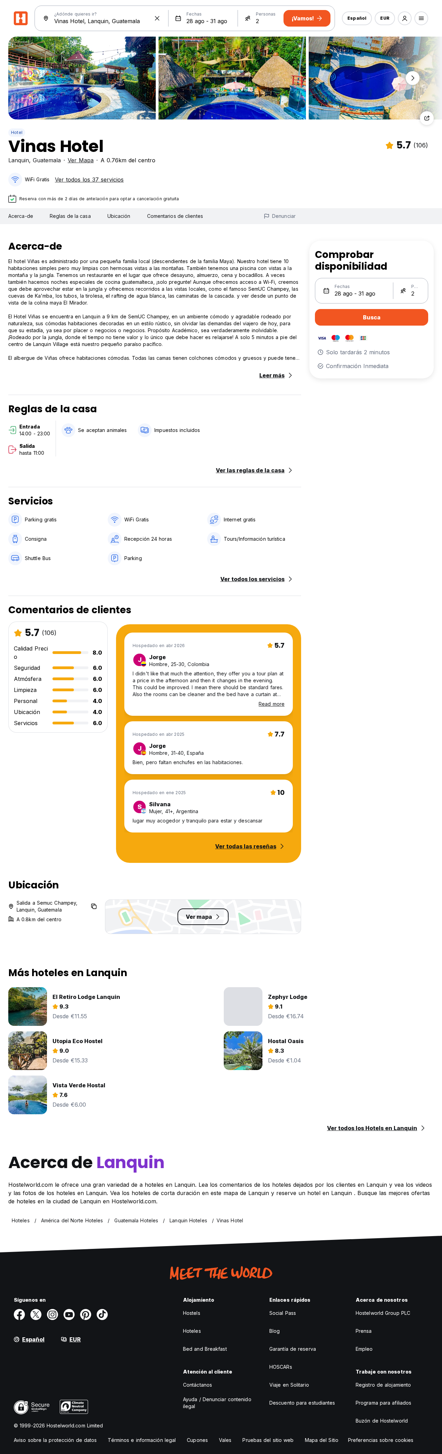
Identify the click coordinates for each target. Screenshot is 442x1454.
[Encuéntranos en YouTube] (69, 1314)
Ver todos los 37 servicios (89, 179)
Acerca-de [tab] (20, 216)
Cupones (197, 1440)
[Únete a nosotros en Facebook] (19, 1314)
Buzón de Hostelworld (382, 1421)
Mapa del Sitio (321, 1440)
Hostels (191, 1313)
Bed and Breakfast (205, 1349)
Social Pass (282, 1313)
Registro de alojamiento (383, 1385)
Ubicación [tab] (119, 216)
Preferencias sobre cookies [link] (381, 1440)
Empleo (364, 1349)
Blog (274, 1331)
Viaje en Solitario (289, 1385)
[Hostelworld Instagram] (52, 1314)
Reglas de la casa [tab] (70, 216)
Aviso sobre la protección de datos (55, 1440)
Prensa (364, 1331)
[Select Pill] (405, 18)
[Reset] (157, 18)
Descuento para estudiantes (302, 1403)
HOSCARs (280, 1367)
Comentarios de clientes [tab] (175, 216)
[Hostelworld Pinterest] (85, 1314)
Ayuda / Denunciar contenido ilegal (217, 1402)
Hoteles (192, 1331)
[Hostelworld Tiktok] (102, 1314)
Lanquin (18, 160)
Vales (225, 1440)
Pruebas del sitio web (268, 1440)
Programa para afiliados (383, 1403)
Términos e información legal (142, 1440)
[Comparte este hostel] (427, 118)
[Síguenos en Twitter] (35, 1314)
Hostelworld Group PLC (383, 1313)
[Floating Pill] (413, 78)
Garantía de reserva (292, 1349)
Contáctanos (197, 1385)
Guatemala (47, 160)
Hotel (16, 132)
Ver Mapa (81, 160)
